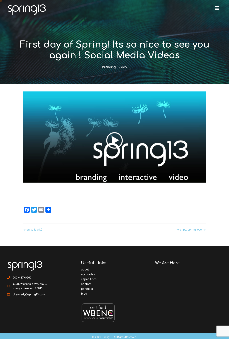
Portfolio (87, 288)
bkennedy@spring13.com (29, 294)
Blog (84, 293)
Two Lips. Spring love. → (191, 229)
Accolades (88, 274)
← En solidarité (32, 229)
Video (123, 67)
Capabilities (88, 279)
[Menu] (217, 8)
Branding (109, 67)
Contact (86, 284)
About (85, 269)
